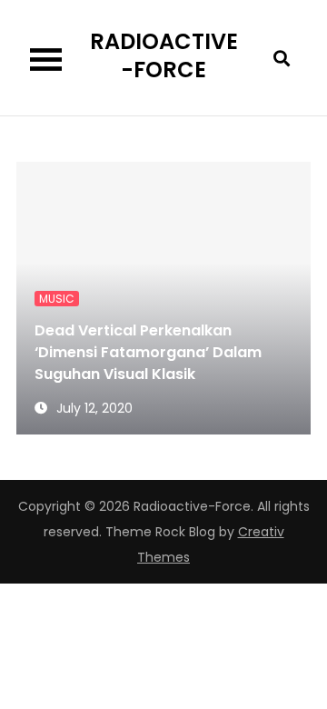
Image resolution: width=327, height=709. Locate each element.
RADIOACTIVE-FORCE (164, 55)
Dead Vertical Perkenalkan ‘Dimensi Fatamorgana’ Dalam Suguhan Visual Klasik (148, 352)
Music (56, 298)
